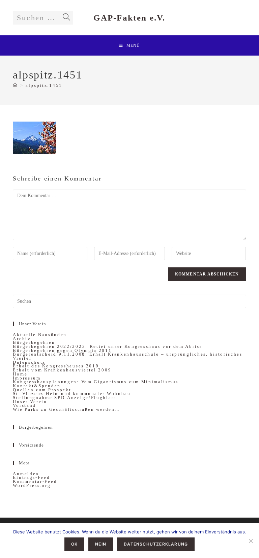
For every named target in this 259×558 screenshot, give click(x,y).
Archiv (22, 338)
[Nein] (250, 540)
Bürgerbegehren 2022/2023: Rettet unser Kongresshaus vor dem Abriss (107, 346)
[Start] (15, 85)
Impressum (26, 378)
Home (20, 373)
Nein (100, 544)
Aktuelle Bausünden (40, 334)
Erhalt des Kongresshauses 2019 (56, 365)
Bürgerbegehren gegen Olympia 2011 (62, 350)
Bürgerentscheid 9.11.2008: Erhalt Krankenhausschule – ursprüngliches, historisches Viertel (127, 356)
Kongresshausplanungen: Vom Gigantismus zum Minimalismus (95, 381)
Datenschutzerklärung (156, 544)
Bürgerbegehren (34, 342)
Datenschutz (29, 362)
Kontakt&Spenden (37, 385)
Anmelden (26, 473)
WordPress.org (32, 485)
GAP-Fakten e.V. (129, 17)
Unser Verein (30, 401)
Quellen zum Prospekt (42, 389)
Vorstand (24, 405)
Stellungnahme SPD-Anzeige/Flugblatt (64, 397)
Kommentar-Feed (35, 481)
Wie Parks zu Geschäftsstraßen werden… (66, 409)
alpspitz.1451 (44, 85)
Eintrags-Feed (31, 477)
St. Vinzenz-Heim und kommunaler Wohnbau (72, 393)
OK (74, 544)
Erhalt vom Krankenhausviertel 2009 (62, 369)
